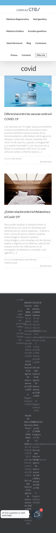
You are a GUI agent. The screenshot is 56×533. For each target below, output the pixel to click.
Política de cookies (20, 330)
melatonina (8, 263)
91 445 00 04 (28, 321)
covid (13, 159)
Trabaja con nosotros (20, 339)
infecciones (32, 260)
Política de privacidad (21, 320)
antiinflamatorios (17, 260)
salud (15, 263)
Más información (46, 162)
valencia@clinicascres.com (44, 337)
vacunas (19, 159)
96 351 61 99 (36, 321)
